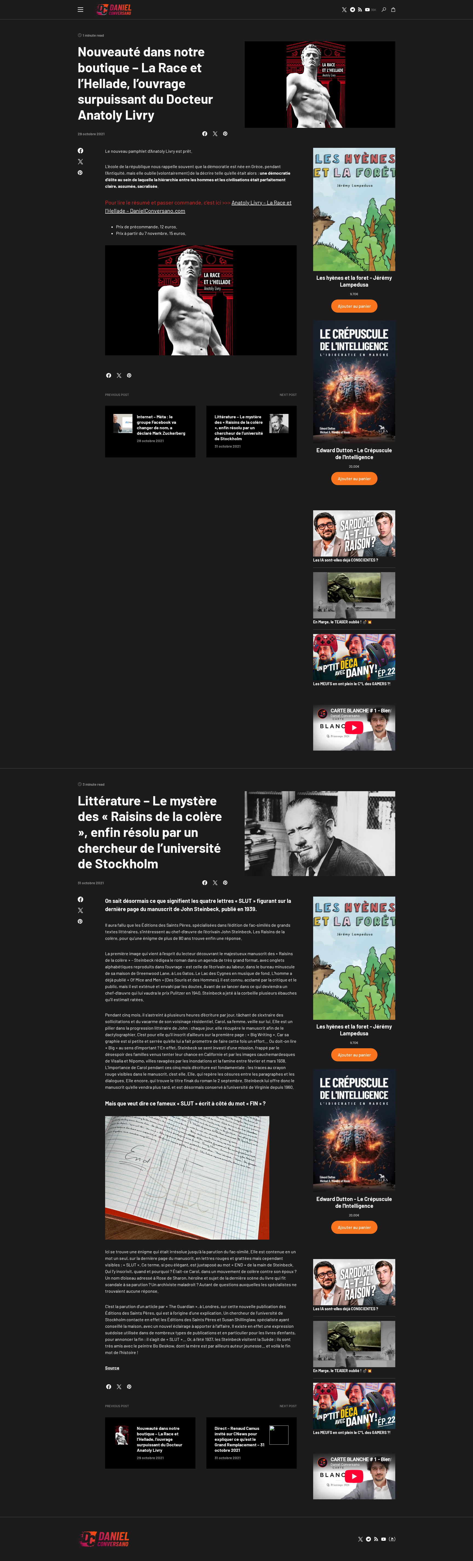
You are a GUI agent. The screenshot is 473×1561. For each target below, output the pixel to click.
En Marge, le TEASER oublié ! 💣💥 (342, 622)
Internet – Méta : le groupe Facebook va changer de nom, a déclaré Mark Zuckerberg (161, 425)
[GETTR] (360, 9)
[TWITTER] (344, 9)
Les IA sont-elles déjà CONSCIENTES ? (345, 560)
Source (112, 1367)
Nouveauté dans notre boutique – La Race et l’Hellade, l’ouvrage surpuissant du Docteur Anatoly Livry (159, 1439)
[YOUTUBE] (383, 1539)
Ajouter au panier (354, 306)
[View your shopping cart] (393, 9)
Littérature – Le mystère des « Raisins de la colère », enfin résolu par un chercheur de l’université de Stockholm (239, 427)
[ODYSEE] (392, 1539)
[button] (80, 9)
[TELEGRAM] (352, 9)
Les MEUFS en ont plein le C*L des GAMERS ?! (352, 683)
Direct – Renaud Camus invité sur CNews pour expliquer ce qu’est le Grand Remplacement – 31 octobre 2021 (239, 1439)
